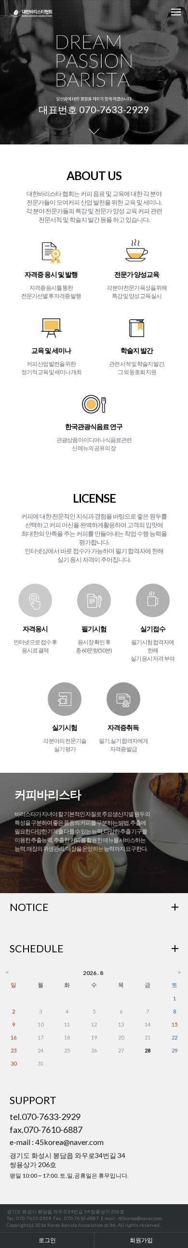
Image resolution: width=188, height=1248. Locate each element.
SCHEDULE (37, 948)
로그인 (47, 1240)
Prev (12, 72)
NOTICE (29, 907)
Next (175, 72)
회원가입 (141, 1240)
